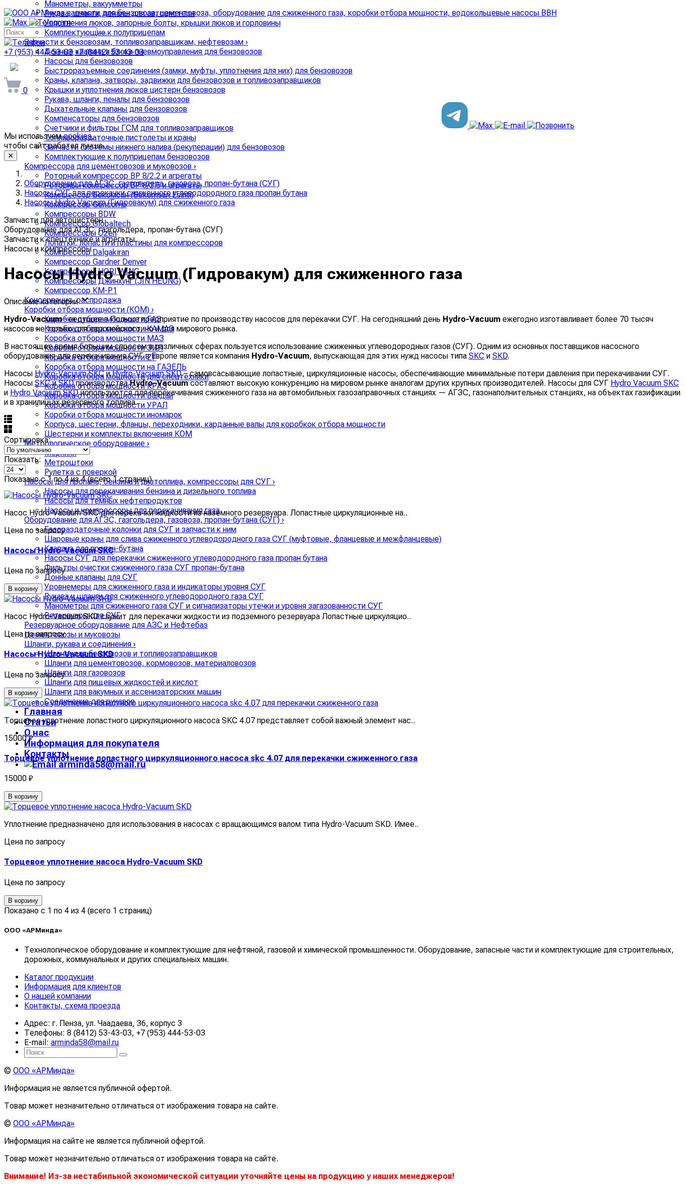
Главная (43, 711)
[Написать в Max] (482, 125)
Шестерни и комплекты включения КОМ (118, 434)
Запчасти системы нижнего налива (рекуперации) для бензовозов (164, 147)
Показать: (22, 459)
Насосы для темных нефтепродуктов (113, 500)
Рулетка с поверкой (80, 472)
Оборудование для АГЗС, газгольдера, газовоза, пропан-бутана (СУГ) (154, 520)
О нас (36, 732)
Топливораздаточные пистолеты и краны (120, 137)
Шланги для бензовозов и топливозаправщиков (130, 653)
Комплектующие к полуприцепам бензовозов (127, 156)
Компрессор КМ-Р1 (80, 290)
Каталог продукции (59, 977)
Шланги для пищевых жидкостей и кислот (121, 682)
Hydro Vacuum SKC (645, 383)
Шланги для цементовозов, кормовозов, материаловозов (150, 663)
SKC (476, 356)
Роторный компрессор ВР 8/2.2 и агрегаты (123, 176)
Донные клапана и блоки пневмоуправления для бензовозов (153, 51)
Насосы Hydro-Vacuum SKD (59, 654)
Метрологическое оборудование (86, 443)
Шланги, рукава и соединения (80, 644)
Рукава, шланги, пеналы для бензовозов (117, 99)
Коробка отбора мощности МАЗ (104, 338)
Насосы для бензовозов (88, 61)
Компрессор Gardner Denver (95, 262)
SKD (499, 356)
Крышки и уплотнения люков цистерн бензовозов (134, 90)
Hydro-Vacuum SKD (147, 373)
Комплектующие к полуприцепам (104, 32)
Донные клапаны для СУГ (90, 577)
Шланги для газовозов (84, 672)
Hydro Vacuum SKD (44, 392)
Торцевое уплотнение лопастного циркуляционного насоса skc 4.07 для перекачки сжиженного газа (210, 758)
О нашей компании (57, 996)
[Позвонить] (550, 125)
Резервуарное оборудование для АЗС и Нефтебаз (116, 625)
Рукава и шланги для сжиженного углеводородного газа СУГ (154, 596)
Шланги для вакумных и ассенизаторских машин (132, 692)
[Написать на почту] (511, 125)
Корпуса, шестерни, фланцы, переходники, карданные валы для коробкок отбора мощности (214, 424)
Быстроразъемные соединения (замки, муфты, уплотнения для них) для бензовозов (198, 70)
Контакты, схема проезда (72, 1005)
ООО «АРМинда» (43, 1070)
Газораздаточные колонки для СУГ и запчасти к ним (140, 529)
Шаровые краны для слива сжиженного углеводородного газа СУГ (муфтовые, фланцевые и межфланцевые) (243, 539)
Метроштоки (68, 462)
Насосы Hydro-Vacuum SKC (59, 550)
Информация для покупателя (91, 743)
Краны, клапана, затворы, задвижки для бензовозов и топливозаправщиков (182, 80)
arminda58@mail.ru (101, 764)
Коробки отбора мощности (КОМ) (89, 309)
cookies (77, 136)
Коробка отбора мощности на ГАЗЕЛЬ (115, 367)
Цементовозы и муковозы (72, 634)
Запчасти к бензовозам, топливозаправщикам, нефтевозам (136, 42)
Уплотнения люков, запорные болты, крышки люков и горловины (162, 23)
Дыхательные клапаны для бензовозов (115, 109)
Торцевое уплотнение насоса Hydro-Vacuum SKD (103, 862)
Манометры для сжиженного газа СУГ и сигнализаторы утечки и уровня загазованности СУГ (213, 606)
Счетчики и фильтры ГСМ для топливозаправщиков (138, 128)
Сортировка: (27, 440)
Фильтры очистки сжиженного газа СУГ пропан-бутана (144, 567)
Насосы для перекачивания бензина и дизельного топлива (150, 491)
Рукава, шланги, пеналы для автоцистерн (119, 13)
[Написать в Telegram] (456, 125)
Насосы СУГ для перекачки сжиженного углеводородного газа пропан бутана (185, 558)
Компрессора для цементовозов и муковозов (110, 166)
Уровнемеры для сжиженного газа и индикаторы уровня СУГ (155, 586)
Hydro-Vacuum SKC (69, 373)
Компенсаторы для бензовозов (101, 118)
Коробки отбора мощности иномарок (113, 414)
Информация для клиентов (72, 986)
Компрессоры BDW (80, 214)
